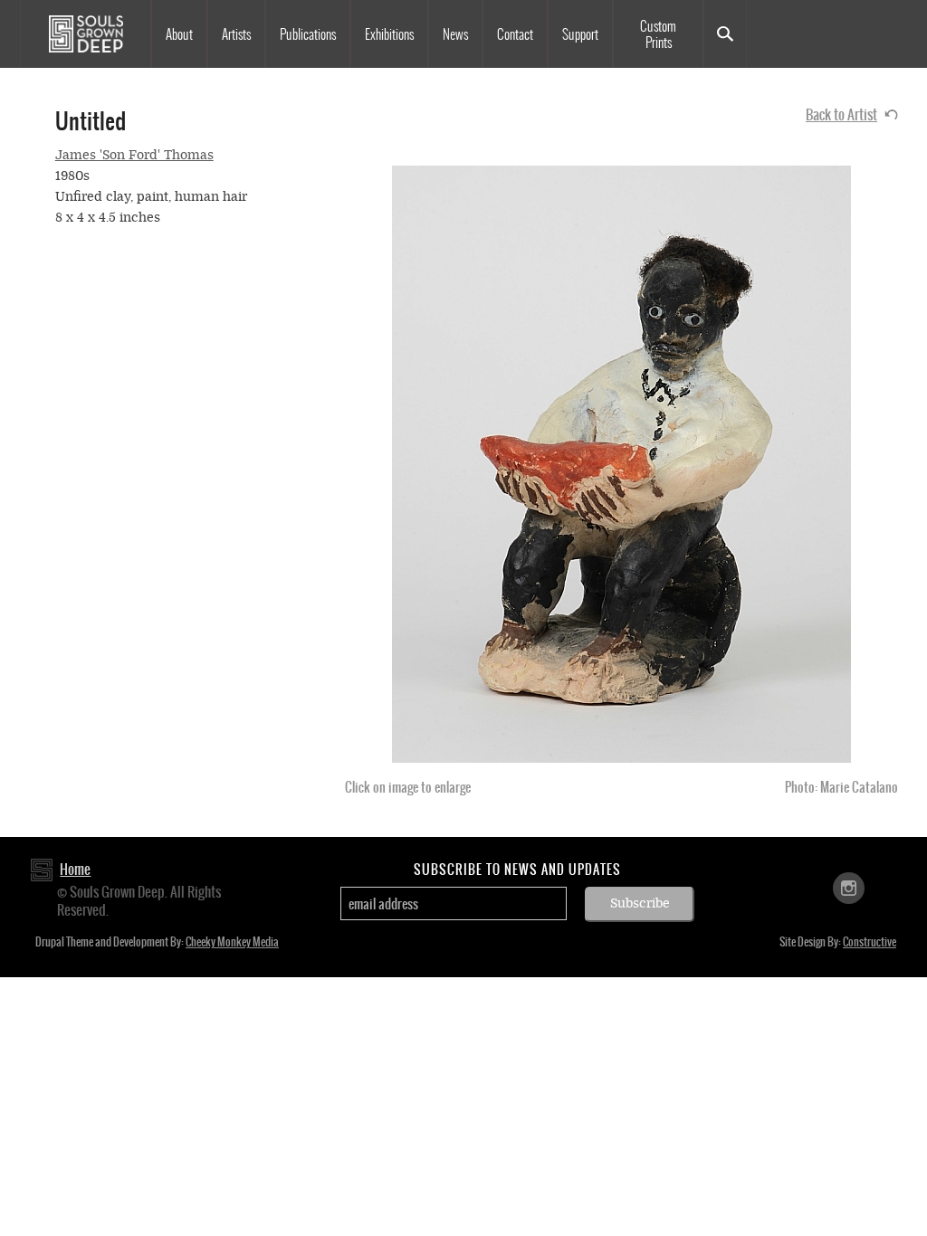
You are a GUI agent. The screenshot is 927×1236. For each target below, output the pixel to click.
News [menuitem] (455, 34)
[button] (621, 464)
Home (75, 869)
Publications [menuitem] (308, 34)
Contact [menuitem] (515, 34)
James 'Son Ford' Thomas (134, 155)
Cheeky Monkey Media (232, 942)
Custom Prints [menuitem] (658, 34)
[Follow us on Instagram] (849, 887)
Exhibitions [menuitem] (389, 34)
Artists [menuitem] (236, 34)
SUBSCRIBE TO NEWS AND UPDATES (517, 869)
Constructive (869, 942)
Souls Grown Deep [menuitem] (85, 34)
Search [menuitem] (725, 34)
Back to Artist (841, 114)
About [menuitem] (179, 34)
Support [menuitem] (580, 34)
